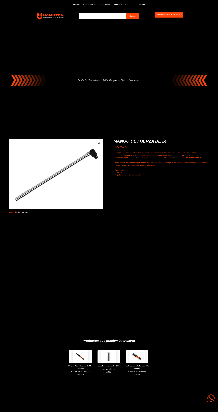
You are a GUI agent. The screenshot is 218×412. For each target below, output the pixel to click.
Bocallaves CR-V (98, 80)
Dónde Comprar (104, 4)
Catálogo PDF (89, 4)
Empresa (76, 4)
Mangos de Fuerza (118, 80)
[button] (121, 4)
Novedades (129, 4)
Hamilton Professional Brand (70, 16)
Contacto (141, 4)
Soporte (117, 4)
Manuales (135, 80)
